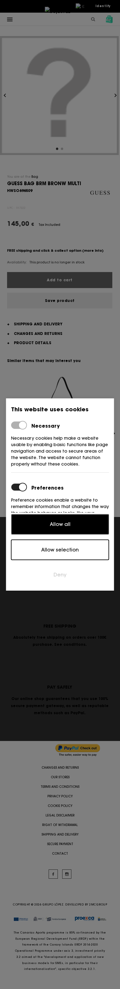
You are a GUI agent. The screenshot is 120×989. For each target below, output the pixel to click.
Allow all (60, 524)
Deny (60, 575)
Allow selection (60, 550)
